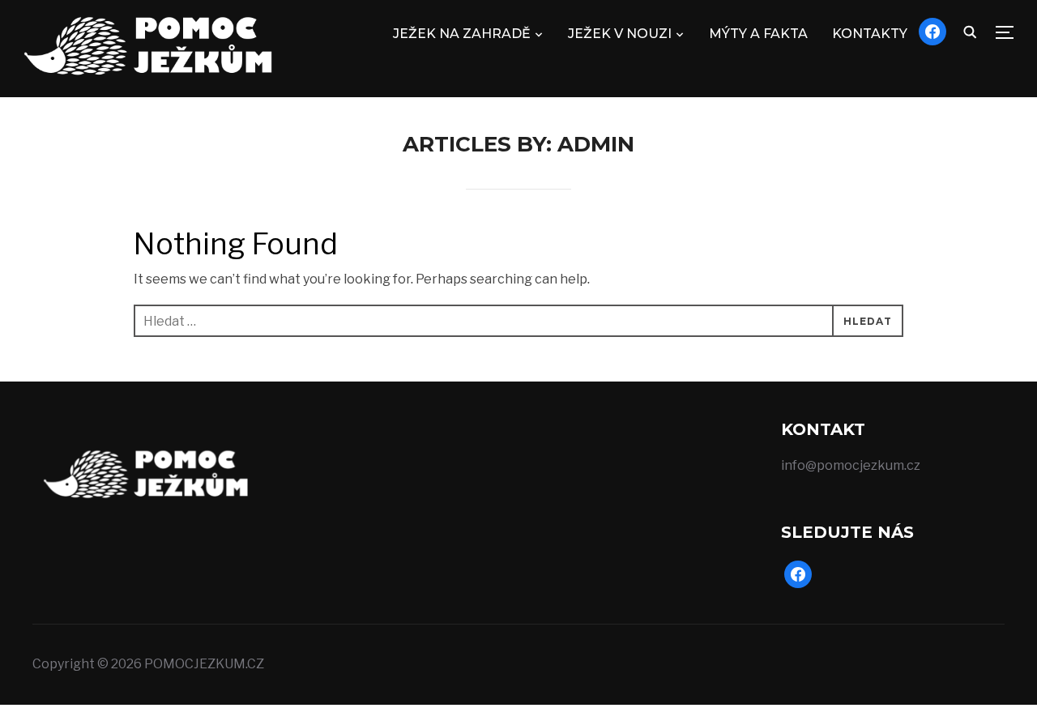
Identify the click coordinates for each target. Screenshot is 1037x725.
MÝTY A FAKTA (758, 33)
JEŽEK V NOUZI (620, 33)
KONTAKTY (869, 33)
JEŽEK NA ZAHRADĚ (462, 33)
